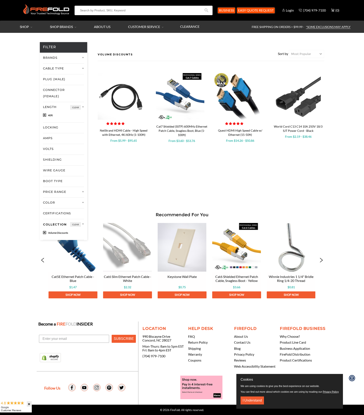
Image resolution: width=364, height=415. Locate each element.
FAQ (191, 336)
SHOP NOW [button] (72, 294)
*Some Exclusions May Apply (328, 27)
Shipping (194, 348)
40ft (50, 115)
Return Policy (198, 342)
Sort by (283, 54)
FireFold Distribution (295, 354)
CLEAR (75, 107)
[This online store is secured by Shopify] (50, 358)
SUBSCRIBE (124, 338)
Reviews (240, 360)
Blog (237, 348)
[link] (72, 260)
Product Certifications (296, 360)
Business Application (295, 348)
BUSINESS (226, 10)
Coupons (194, 360)
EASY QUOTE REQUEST (256, 10)
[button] (115, 123)
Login (290, 10)
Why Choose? (290, 336)
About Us (102, 27)
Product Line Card (293, 342)
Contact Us (242, 342)
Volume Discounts (58, 232)
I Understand (252, 400)
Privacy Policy (244, 354)
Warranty (195, 354)
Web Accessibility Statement (255, 366)
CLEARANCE (189, 26)
